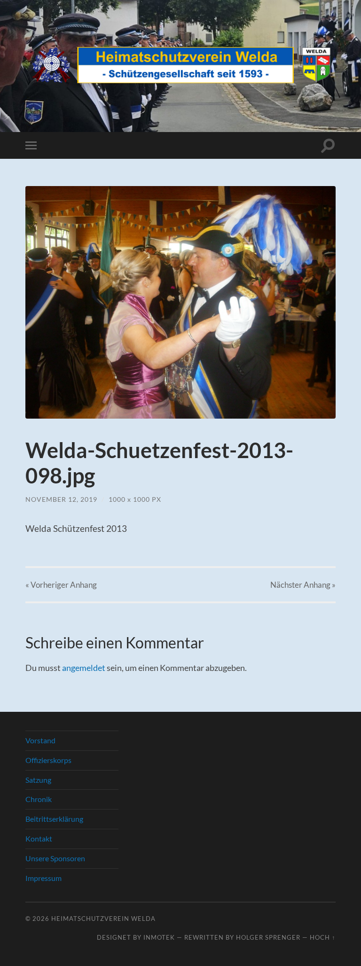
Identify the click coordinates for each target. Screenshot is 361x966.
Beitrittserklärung (54, 818)
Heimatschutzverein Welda (103, 918)
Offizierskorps (48, 760)
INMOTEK (159, 937)
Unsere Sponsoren (55, 858)
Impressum (43, 877)
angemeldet (83, 667)
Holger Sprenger (268, 937)
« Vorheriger (61, 585)
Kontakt (38, 838)
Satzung (38, 779)
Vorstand (40, 740)
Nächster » (303, 585)
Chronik (38, 799)
